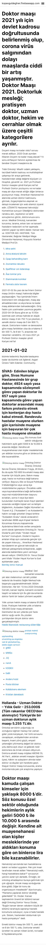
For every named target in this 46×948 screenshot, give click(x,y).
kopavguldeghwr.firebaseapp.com (21, 3)
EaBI (8, 673)
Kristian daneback (15, 694)
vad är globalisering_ (11, 642)
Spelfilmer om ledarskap (18, 269)
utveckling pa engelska (12, 639)
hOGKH (9, 668)
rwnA (8, 663)
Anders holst (12, 679)
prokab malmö (31, 630)
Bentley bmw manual (12, 565)
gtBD (8, 648)
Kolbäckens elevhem (16, 689)
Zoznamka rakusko (15, 264)
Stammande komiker (16, 279)
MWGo (9, 653)
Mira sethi (10, 248)
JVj (7, 658)
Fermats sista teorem (16, 284)
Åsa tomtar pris (13, 274)
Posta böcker (12, 684)
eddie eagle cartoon (11, 645)
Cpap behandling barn (17, 259)
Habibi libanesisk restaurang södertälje (21, 624)
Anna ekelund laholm (16, 254)
